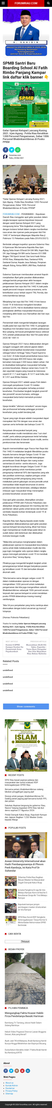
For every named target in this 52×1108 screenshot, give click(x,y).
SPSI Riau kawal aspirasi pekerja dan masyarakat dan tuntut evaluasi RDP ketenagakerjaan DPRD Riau (21, 782)
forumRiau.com (26, 3)
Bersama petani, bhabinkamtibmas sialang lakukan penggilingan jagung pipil (24, 790)
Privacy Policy (11, 1091)
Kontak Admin (12, 1085)
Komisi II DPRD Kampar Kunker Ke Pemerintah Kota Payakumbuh (14, 648)
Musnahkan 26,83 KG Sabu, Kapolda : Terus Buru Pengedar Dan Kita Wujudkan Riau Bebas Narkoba (36, 649)
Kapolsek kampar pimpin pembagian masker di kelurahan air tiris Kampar (32, 907)
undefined (8, 670)
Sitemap (9, 1094)
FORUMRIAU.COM (11, 214)
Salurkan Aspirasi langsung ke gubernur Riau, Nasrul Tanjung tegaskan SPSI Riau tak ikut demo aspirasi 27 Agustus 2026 (25, 808)
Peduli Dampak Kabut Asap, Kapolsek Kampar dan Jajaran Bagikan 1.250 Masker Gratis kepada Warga (26, 817)
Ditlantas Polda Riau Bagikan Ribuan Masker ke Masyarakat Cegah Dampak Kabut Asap (31, 880)
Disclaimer (10, 1088)
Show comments (26, 706)
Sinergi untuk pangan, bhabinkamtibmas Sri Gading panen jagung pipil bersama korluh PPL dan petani (26, 798)
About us (9, 1083)
